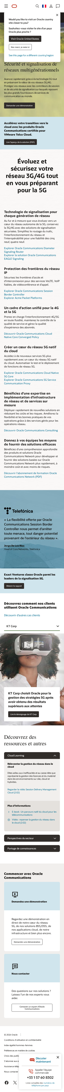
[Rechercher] (37, 6)
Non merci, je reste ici (20, 47)
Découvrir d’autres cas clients (22, 615)
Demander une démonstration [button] (19, 105)
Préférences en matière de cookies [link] (19, 1050)
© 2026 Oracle (10, 1034)
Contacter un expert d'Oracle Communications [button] (32, 1007)
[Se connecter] (51, 6)
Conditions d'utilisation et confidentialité (22, 1040)
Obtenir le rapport (14, 586)
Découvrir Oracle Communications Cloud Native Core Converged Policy (28, 335)
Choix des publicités (13, 1055)
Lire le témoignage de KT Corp (23, 714)
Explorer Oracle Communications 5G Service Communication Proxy (30, 381)
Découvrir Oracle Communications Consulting (31, 430)
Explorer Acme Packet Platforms (23, 298)
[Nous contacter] (58, 6)
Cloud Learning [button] (16, 755)
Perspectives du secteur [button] (21, 838)
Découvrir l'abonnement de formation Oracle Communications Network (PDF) (30, 474)
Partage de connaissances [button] (22, 848)
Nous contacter (11, 1071)
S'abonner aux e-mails (14, 1061)
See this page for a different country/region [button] (31, 55)
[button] (6, 6)
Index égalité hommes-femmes (18, 1045)
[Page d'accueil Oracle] (14, 6)
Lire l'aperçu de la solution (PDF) (20, 142)
